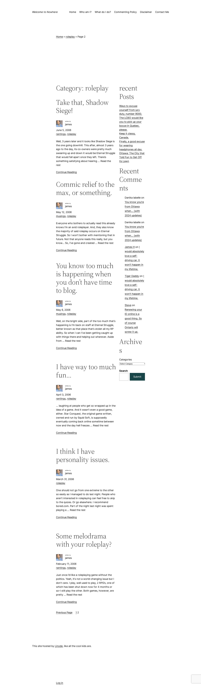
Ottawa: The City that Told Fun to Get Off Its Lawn (132, 157)
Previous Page (64, 612)
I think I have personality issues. (83, 455)
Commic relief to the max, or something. (85, 188)
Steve (128, 305)
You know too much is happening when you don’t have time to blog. (84, 278)
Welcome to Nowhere (45, 12)
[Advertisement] (100, 61)
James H (130, 247)
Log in (59, 682)
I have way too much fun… (86, 371)
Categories (125, 359)
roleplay (70, 36)
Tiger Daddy (132, 276)
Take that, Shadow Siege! (82, 106)
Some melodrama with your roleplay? (84, 540)
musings (61, 216)
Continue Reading (66, 172)
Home (59, 36)
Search (123, 370)
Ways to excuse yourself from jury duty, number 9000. (130, 110)
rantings (61, 134)
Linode (59, 646)
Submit (137, 376)
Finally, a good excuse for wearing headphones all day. (132, 145)
